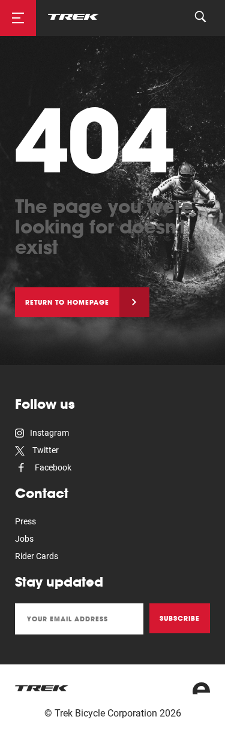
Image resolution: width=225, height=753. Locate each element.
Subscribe (180, 618)
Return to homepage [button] (67, 302)
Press (25, 521)
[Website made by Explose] (201, 688)
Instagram (49, 433)
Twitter (45, 450)
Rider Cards (36, 556)
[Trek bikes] (42, 688)
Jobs (24, 539)
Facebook (52, 467)
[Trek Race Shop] (73, 16)
